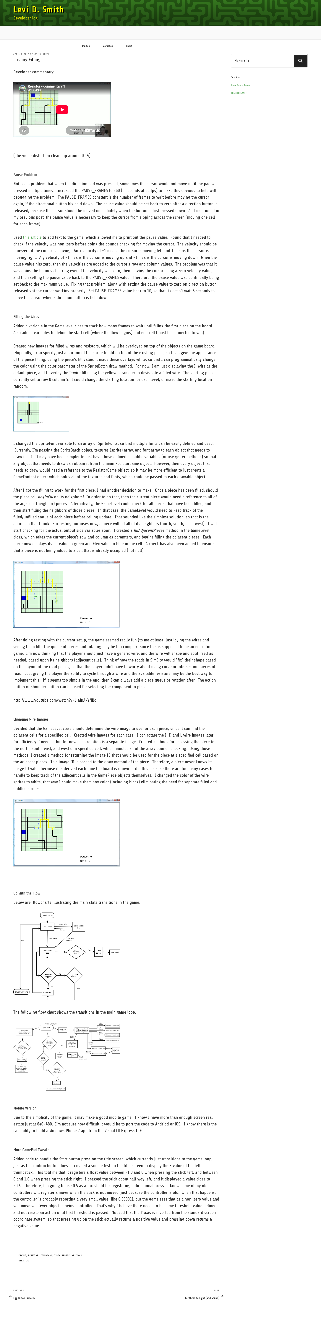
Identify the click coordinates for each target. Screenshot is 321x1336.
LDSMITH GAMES (239, 93)
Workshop (108, 46)
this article (32, 237)
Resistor (33, 1255)
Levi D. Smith (38, 9)
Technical (47, 1255)
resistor (24, 1260)
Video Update (62, 1255)
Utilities (86, 46)
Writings (77, 1255)
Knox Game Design (240, 85)
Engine (22, 1255)
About (129, 46)
